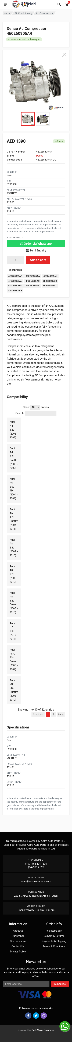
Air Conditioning (23, 13)
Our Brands (18, 935)
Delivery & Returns (54, 935)
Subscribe (60, 983)
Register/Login (54, 930)
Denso (39, 155)
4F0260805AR (32, 281)
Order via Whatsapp (37, 243)
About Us (18, 930)
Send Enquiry (37, 250)
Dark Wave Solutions (43, 1030)
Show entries (36, 407)
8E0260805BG (15, 285)
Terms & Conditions (54, 946)
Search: (20, 413)
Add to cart (38, 260)
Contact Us (18, 946)
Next (61, 714)
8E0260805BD (50, 281)
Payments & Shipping (54, 941)
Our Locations (18, 941)
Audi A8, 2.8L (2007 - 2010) (14, 547)
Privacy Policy (18, 951)
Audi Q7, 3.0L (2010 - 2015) (14, 631)
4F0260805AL (15, 281)
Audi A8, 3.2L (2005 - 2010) (14, 574)
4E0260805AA (33, 276)
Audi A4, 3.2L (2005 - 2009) (14, 429)
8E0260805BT (50, 285)
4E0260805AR (15, 276)
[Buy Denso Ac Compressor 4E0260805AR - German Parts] (36, 83)
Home (7, 13)
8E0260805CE (15, 290)
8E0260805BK (32, 285)
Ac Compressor (44, 13)
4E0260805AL (50, 276)
